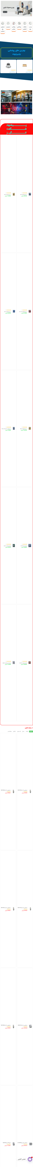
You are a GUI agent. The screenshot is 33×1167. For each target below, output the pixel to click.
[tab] (31, 731)
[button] (2, 14)
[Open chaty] (30, 1159)
